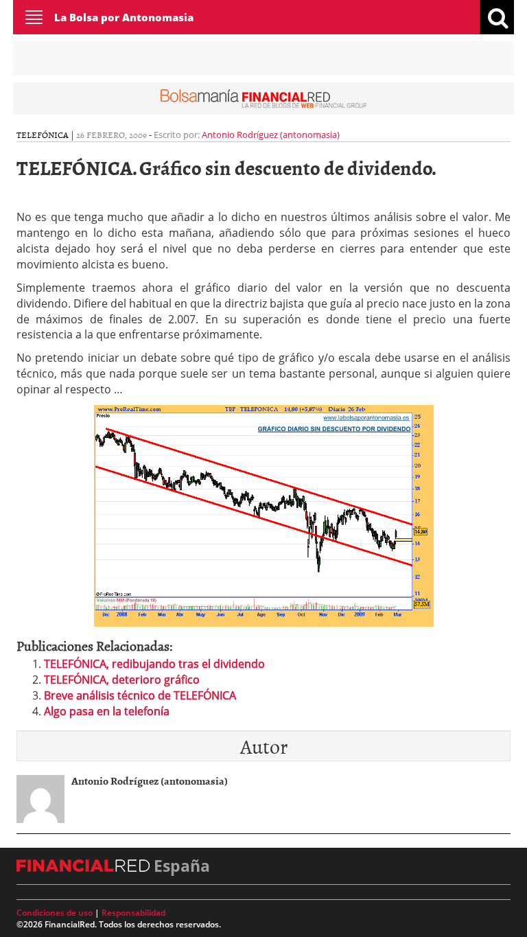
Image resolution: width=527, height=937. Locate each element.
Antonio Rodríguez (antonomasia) (271, 134)
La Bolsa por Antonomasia (124, 17)
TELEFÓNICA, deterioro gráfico (122, 679)
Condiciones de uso (54, 912)
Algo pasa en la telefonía (106, 711)
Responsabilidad (133, 912)
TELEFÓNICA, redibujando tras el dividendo (154, 663)
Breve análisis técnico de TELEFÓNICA (140, 695)
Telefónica (42, 134)
